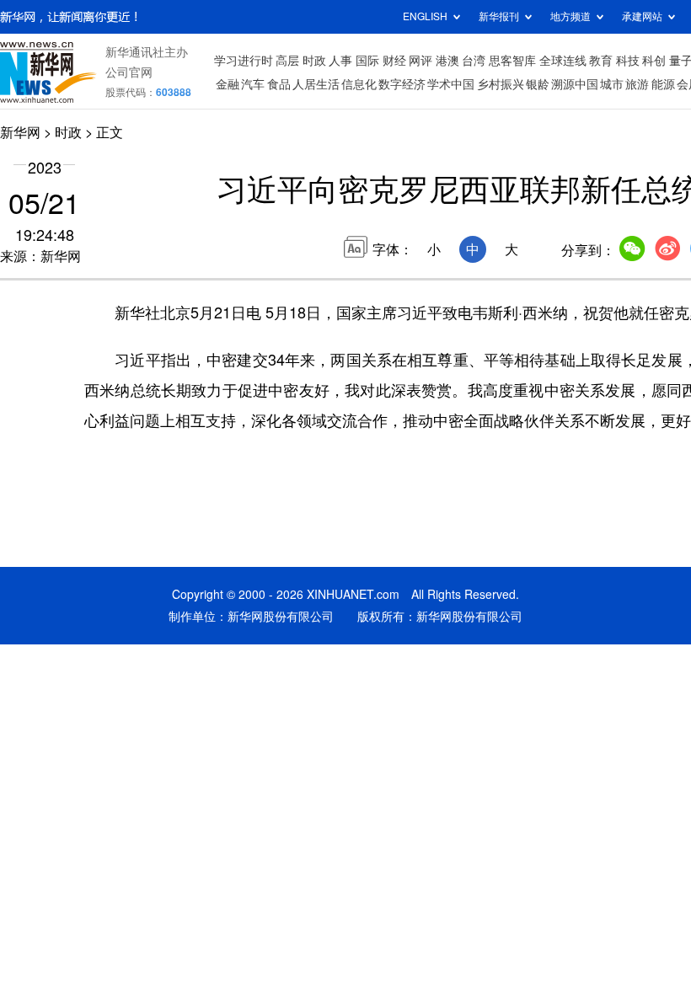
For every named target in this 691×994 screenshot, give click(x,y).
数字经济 (402, 84)
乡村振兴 (500, 84)
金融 (227, 84)
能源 (663, 84)
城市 (612, 84)
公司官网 (129, 72)
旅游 (637, 84)
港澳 (447, 61)
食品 (279, 84)
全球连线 (563, 61)
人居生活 (316, 84)
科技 (628, 61)
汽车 (253, 84)
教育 (601, 61)
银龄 (537, 84)
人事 (340, 61)
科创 (654, 61)
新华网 (20, 132)
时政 (314, 61)
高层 (287, 61)
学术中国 (450, 84)
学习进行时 (243, 61)
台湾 (473, 61)
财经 (394, 61)
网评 (420, 61)
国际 (367, 61)
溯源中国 (574, 84)
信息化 (359, 84)
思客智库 (512, 61)
